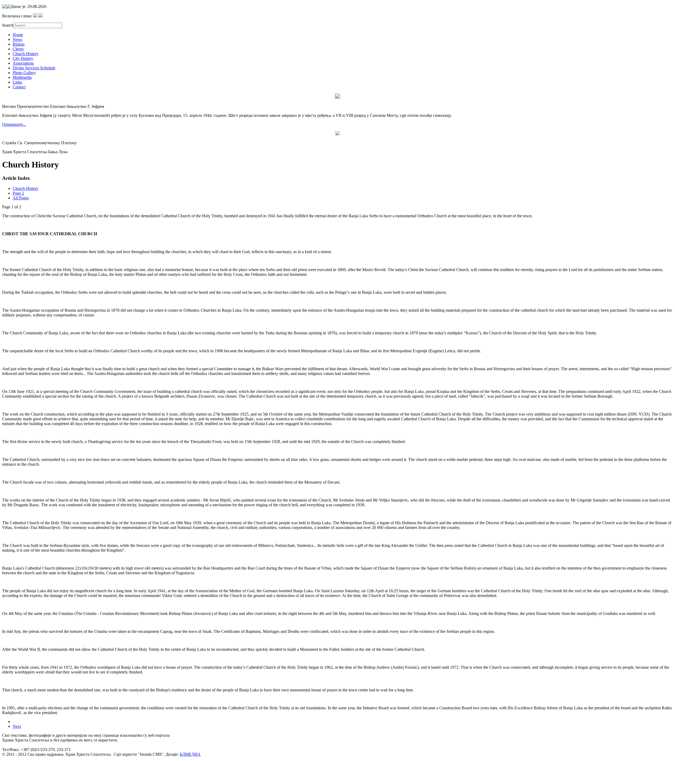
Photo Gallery (24, 72)
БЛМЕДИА (190, 754)
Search (7, 25)
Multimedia (22, 77)
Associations (23, 63)
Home (18, 34)
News (17, 39)
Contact (19, 87)
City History (23, 58)
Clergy (18, 49)
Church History (25, 53)
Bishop (19, 44)
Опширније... (14, 124)
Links (17, 82)
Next (17, 726)
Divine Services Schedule (34, 68)
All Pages (21, 198)
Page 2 (18, 193)
